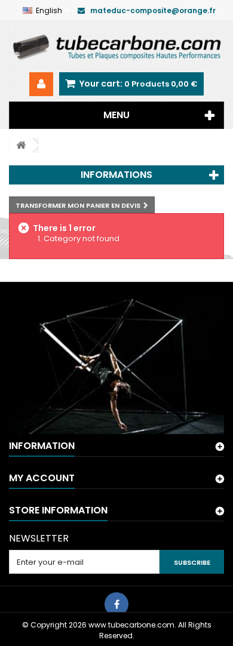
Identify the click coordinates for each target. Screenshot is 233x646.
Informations (116, 175)
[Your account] (41, 84)
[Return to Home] (21, 145)
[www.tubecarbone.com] (116, 46)
